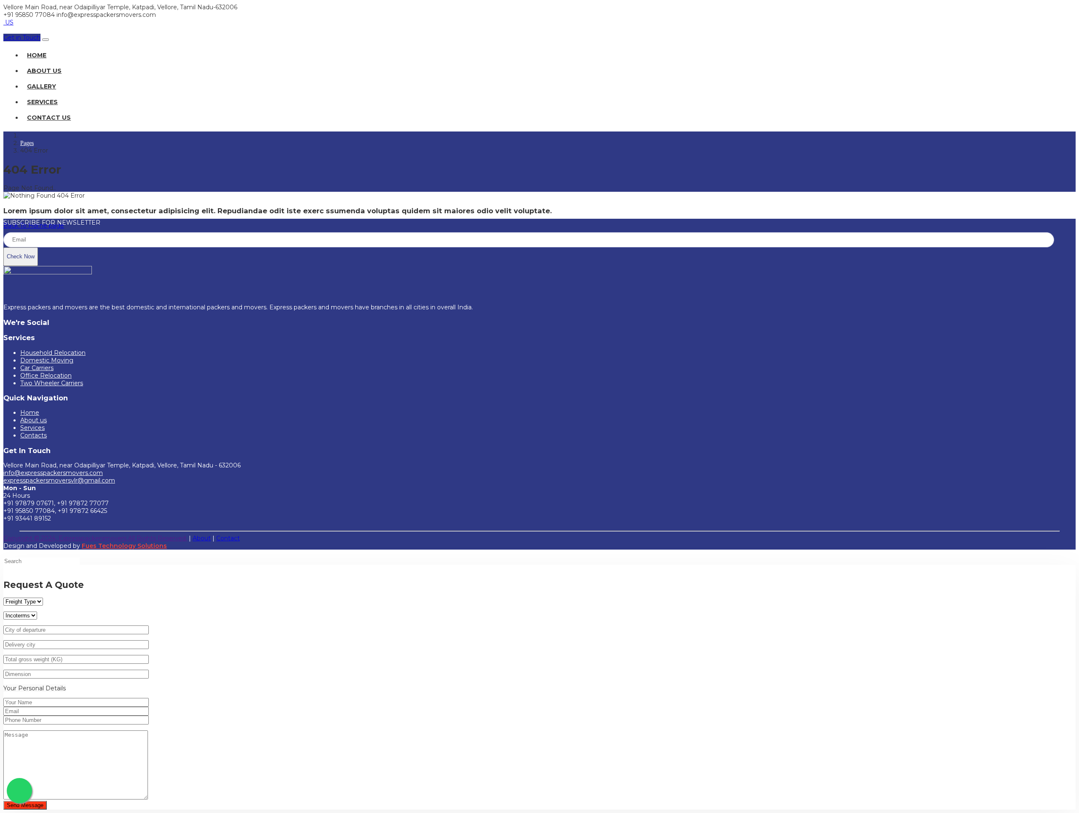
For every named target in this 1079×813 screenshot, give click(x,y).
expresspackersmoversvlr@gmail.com (59, 480)
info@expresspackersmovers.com (53, 473)
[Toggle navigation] (45, 39)
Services (42, 102)
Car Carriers (37, 368)
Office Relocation (46, 375)
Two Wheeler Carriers (51, 383)
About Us (44, 71)
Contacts (33, 435)
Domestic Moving (46, 360)
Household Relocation (53, 353)
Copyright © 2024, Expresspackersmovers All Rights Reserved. (95, 538)
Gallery (41, 86)
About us (33, 420)
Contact (228, 538)
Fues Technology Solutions (124, 546)
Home (36, 55)
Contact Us (49, 117)
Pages (27, 143)
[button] (21, 37)
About (202, 538)
